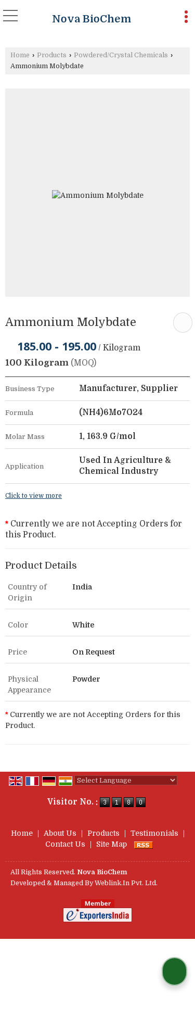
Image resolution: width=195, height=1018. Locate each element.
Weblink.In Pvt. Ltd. (126, 883)
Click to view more (33, 495)
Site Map (111, 844)
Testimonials (154, 833)
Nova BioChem (91, 19)
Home (20, 55)
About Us (60, 833)
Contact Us (65, 844)
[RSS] (143, 844)
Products (52, 55)
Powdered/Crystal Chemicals (121, 55)
